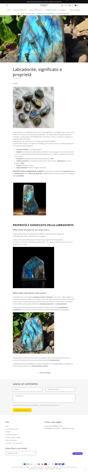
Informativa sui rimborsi (37, 467)
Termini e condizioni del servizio (68, 467)
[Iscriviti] (34, 453)
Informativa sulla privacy (51, 467)
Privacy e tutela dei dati (12, 437)
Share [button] (16, 83)
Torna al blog (45, 373)
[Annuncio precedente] (5, 1)
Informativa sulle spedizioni (36, 468)
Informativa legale (50, 468)
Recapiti (58, 468)
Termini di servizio (11, 440)
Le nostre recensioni (11, 429)
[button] (7, 5)
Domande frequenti (11, 434)
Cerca (7, 426)
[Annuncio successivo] (82, 1)
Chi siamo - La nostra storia (14, 443)
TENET (17, 467)
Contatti (7, 432)
